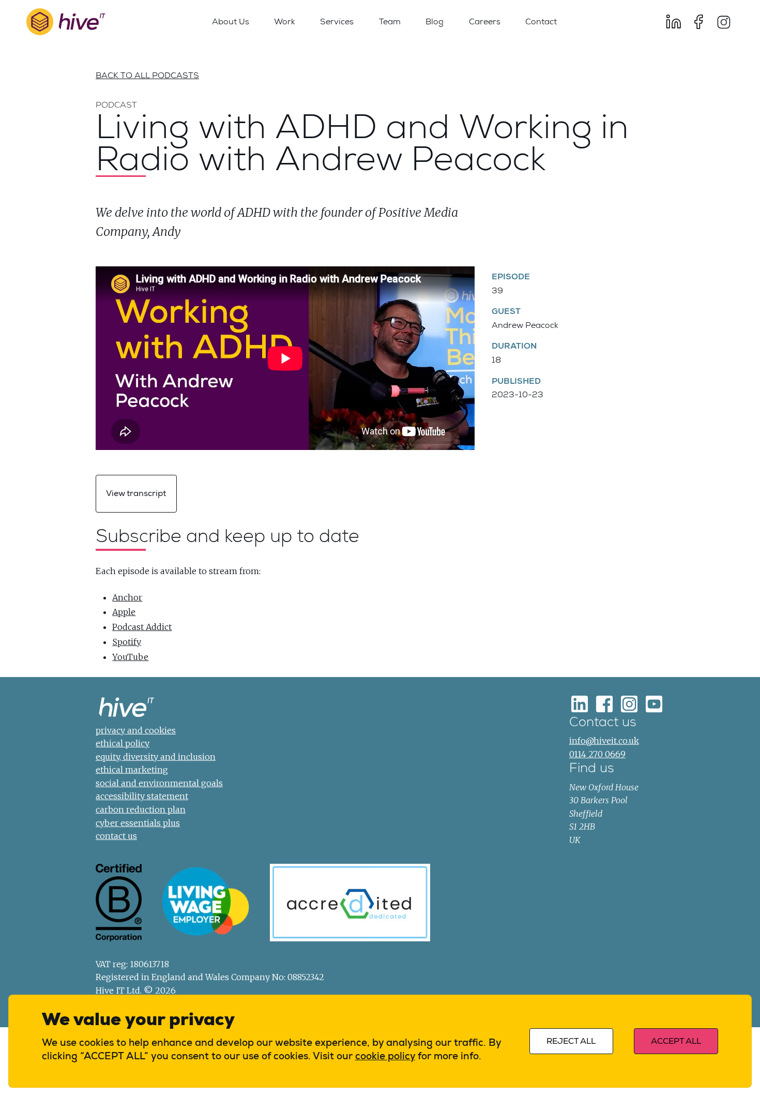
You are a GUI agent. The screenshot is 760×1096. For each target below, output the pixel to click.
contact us (116, 836)
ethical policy (122, 743)
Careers (484, 21)
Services (337, 21)
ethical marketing (132, 769)
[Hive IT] (66, 21)
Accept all (676, 1041)
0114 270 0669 (597, 754)
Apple (123, 612)
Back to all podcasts (147, 75)
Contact (541, 21)
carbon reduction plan (141, 809)
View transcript (136, 493)
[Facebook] (698, 21)
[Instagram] (723, 21)
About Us (230, 21)
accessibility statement (142, 796)
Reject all (571, 1041)
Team (390, 21)
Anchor (127, 597)
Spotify (126, 642)
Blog (434, 21)
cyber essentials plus (138, 823)
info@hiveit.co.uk (604, 740)
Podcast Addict (142, 627)
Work (284, 21)
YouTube (130, 657)
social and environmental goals (159, 783)
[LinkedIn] (673, 21)
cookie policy (385, 1055)
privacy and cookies (136, 730)
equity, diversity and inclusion (156, 757)
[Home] (127, 709)
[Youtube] (654, 704)
